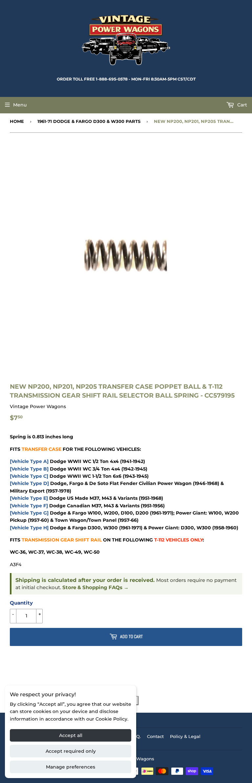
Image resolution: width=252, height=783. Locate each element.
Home (17, 121)
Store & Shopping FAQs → (95, 587)
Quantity (21, 603)
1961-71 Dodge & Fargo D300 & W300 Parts (88, 121)
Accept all (70, 735)
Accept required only (71, 751)
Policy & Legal (185, 736)
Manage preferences (70, 767)
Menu (20, 105)
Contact (155, 736)
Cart (241, 105)
